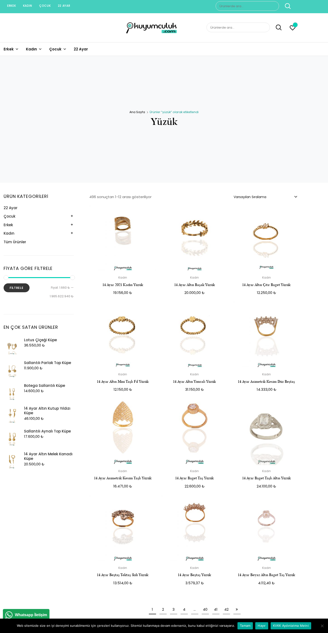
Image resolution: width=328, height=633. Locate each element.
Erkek (11, 6)
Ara (285, 6)
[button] (150, 211)
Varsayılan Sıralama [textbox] (250, 197)
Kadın (27, 6)
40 (205, 609)
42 (226, 609)
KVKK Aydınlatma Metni (291, 625)
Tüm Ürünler (15, 241)
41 (216, 609)
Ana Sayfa (137, 112)
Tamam (245, 625)
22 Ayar (64, 6)
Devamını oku (123, 594)
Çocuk (45, 6)
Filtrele (17, 288)
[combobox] (265, 196)
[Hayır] (322, 625)
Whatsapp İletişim (31, 615)
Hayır (262, 625)
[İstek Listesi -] (292, 28)
